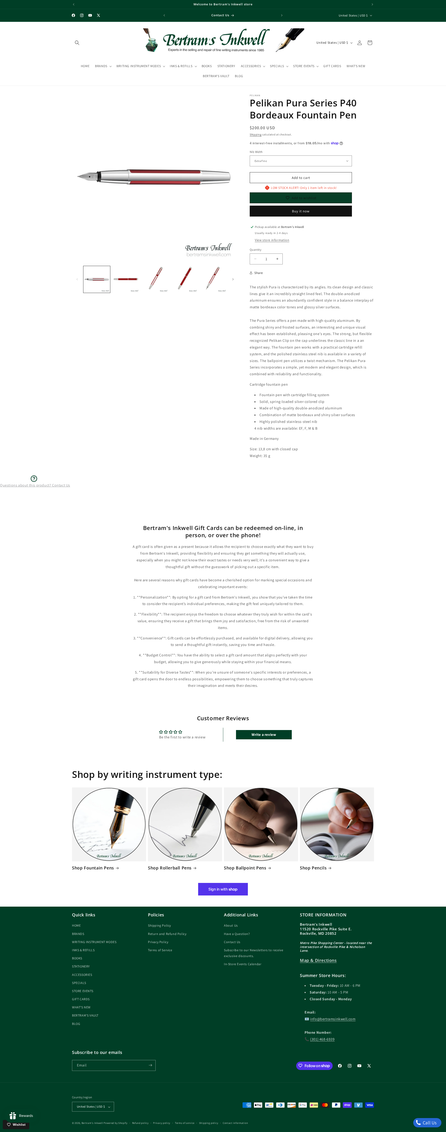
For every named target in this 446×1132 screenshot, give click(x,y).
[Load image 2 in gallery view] (125, 279)
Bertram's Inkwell (92, 1123)
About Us (231, 926)
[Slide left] (77, 279)
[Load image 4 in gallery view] (184, 279)
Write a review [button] (264, 734)
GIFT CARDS (81, 999)
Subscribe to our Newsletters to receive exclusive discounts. (253, 953)
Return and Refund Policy (167, 934)
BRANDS (78, 934)
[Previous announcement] (74, 4)
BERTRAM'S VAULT (85, 1016)
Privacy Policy (158, 942)
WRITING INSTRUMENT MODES (94, 942)
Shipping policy (208, 1123)
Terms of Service (160, 950)
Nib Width (256, 152)
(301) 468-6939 (322, 1039)
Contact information (235, 1123)
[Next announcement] (372, 4)
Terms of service (184, 1123)
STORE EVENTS (82, 991)
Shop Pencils (313, 868)
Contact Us (232, 942)
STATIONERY (81, 966)
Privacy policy (161, 1123)
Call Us (429, 1123)
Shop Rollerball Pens (170, 868)
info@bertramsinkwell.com (332, 1019)
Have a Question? (237, 934)
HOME (76, 926)
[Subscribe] (150, 1065)
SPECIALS (79, 983)
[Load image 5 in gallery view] (213, 279)
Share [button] (258, 273)
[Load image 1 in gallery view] (96, 279)
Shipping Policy (159, 926)
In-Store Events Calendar (242, 964)
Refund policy (140, 1123)
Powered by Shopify (116, 1123)
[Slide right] (233, 279)
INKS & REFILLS (83, 950)
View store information (272, 240)
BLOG (76, 1024)
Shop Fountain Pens (93, 868)
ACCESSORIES (82, 975)
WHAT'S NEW (81, 1007)
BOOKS (77, 958)
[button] (77, 43)
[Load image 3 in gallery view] (155, 279)
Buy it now (301, 211)
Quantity (255, 250)
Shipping (256, 134)
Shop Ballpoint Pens (245, 868)
